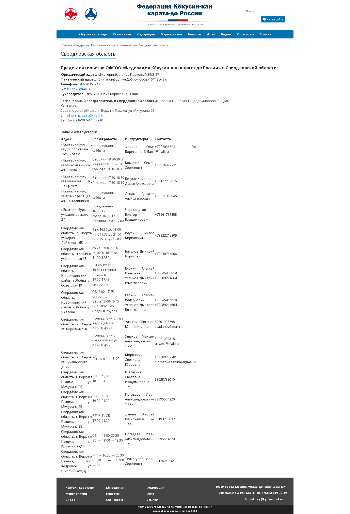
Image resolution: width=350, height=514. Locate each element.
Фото (211, 34)
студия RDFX (189, 510)
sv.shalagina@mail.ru (87, 115)
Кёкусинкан (122, 34)
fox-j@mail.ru (82, 89)
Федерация (146, 34)
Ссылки (265, 34)
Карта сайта (275, 19)
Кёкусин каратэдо (93, 34)
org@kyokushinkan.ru (271, 499)
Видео (226, 34)
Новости (194, 34)
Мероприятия (171, 34)
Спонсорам (245, 34)
